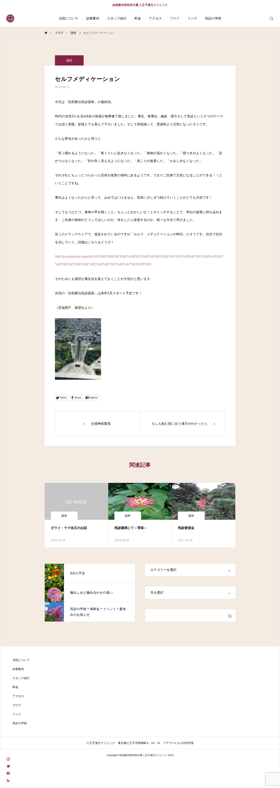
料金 (137, 18)
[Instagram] (8, 758)
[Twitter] (8, 766)
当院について (68, 18)
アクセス (155, 18)
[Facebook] (8, 773)
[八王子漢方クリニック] (10, 18)
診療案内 (92, 18)
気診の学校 (213, 18)
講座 (69, 60)
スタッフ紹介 (117, 18)
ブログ (175, 18)
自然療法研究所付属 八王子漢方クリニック (140, 5)
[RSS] (8, 780)
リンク (192, 18)
